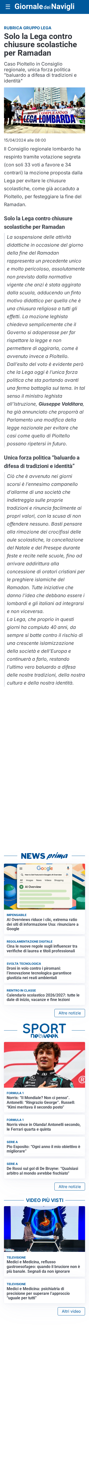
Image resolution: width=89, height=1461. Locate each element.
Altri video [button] (71, 1311)
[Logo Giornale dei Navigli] (44, 7)
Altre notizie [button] (70, 1012)
